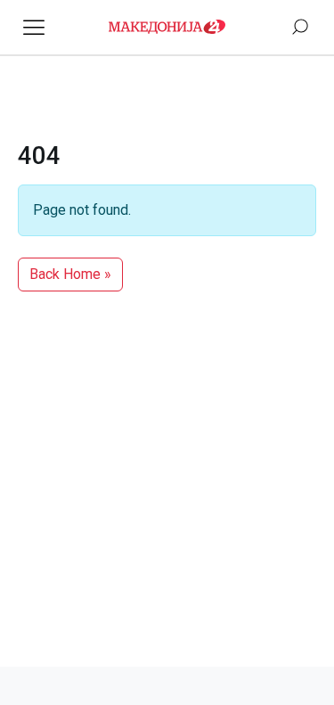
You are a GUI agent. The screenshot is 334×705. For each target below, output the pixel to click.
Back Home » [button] (70, 274)
